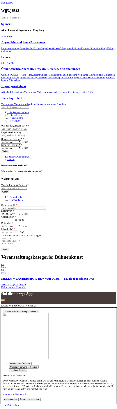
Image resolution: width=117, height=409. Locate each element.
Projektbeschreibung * (13, 132)
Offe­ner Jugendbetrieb (36, 77)
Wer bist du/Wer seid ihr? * (15, 126)
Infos (3, 63)
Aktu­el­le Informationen (12, 92)
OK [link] (23, 305)
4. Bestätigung (14, 120)
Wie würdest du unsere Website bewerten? (21, 171)
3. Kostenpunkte (15, 118)
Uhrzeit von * (8, 216)
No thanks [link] (31, 305)
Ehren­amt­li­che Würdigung (94, 48)
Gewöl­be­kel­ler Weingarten (102, 74)
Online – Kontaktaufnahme (53, 74)
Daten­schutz (13, 405)
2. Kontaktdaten (15, 200)
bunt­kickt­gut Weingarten (13, 77)
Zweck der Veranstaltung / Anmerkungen (21, 235)
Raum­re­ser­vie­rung (10, 48)
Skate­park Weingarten (77, 74)
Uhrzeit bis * (8, 229)
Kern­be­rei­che (32, 104)
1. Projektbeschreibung (18, 112)
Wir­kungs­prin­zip (48, 104)
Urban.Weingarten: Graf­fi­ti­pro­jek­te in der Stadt (70, 77)
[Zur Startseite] (7, 2)
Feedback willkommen (18, 156)
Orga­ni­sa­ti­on (65, 92)
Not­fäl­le (10, 63)
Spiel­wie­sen (99, 77)
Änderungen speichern (29, 399)
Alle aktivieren (10, 399)
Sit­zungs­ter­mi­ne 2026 (82, 92)
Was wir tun (20, 104)
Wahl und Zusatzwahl (47, 92)
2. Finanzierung (14, 115)
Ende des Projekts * (11, 145)
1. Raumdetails (14, 197)
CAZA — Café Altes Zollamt (25, 74)
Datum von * (7, 210)
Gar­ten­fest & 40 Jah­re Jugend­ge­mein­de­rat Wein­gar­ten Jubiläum (50, 48)
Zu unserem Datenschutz (15, 394)
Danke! (10, 159)
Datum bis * (7, 223)
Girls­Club (6, 74)
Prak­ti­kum (61, 104)
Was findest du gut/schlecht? (14, 185)
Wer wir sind (30, 92)
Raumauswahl (9, 205)
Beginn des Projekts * (12, 139)
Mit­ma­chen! (15, 80)
